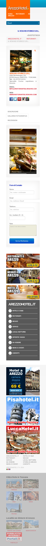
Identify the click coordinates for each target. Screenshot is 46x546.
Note (11, 223)
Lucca (30, 490)
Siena (31, 502)
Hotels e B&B (17, 311)
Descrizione (13, 111)
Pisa (14, 502)
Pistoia (14, 514)
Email (11, 198)
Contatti (15, 353)
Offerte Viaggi (18, 337)
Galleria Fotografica (17, 116)
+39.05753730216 (33, 35)
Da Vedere (16, 342)
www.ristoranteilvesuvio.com (23, 94)
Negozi (15, 321)
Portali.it (14, 543)
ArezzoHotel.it (14, 39)
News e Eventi (18, 348)
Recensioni (12, 120)
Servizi (15, 326)
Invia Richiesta (22, 241)
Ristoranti (31, 39)
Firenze (14, 490)
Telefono (12, 206)
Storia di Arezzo (30, 462)
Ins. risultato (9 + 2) (16, 215)
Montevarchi (31, 530)
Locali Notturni (19, 332)
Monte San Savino (14, 530)
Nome (11, 189)
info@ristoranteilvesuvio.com (23, 89)
